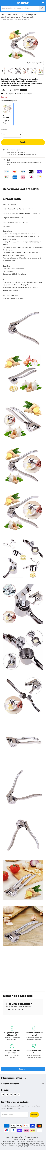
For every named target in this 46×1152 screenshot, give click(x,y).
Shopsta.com (24, 1147)
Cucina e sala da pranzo (28, 15)
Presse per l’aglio (28, 17)
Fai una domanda (16, 1009)
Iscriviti (34, 1115)
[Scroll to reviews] (23, 88)
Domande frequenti (18, 1139)
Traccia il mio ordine (31, 1137)
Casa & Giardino (12, 15)
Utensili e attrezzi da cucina (10, 17)
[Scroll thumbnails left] (2, 71)
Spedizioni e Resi (17, 1137)
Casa (2, 15)
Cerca (7, 1137)
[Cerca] (42, 8)
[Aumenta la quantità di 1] (20, 135)
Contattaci (30, 1139)
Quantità (4, 130)
